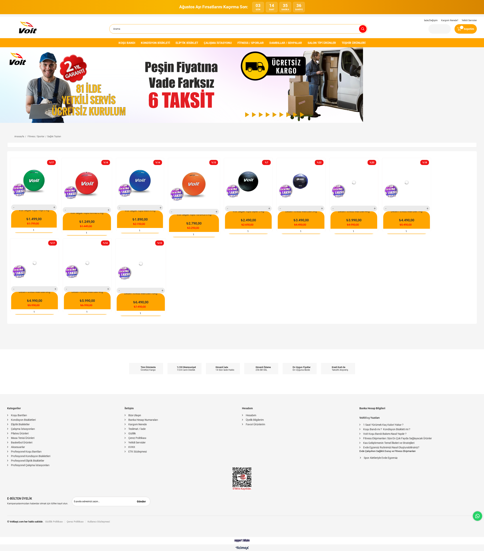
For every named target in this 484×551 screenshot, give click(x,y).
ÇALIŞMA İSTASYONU (218, 43)
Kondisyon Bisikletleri (23, 419)
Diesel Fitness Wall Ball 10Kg (140, 293)
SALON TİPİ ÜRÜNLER (322, 43)
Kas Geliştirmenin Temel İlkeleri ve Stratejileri (388, 442)
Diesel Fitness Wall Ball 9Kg (87, 291)
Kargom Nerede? (449, 20)
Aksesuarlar (18, 447)
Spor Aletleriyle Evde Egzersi (380, 457)
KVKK (131, 447)
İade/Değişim (431, 20)
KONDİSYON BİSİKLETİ (155, 43)
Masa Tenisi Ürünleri (22, 437)
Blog (367, 417)
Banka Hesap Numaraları (143, 419)
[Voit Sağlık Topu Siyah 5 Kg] (248, 182)
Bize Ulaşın (134, 415)
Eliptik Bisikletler (20, 424)
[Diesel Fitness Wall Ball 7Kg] (406, 182)
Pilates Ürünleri (20, 433)
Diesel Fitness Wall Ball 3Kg (301, 211)
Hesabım (251, 415)
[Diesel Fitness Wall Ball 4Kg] (353, 182)
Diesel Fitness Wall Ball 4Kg (354, 211)
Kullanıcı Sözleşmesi (99, 521)
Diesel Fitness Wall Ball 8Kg (34, 291)
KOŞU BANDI (127, 43)
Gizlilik (132, 433)
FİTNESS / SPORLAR (250, 43)
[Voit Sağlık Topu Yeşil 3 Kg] (34, 182)
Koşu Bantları (19, 415)
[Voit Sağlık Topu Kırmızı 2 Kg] (87, 183)
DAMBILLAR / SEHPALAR (285, 43)
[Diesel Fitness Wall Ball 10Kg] (141, 263)
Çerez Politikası (137, 437)
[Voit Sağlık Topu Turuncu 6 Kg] (194, 184)
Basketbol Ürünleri (21, 442)
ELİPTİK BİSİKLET (187, 43)
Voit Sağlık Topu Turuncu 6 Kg (194, 214)
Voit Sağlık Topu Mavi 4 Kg (140, 210)
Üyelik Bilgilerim (255, 419)
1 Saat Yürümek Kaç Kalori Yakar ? (383, 424)
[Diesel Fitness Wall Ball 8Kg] (34, 262)
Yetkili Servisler (469, 20)
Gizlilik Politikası (54, 521)
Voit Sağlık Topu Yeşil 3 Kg (34, 210)
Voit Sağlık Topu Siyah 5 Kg (248, 211)
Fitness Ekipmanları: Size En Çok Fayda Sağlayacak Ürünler (397, 438)
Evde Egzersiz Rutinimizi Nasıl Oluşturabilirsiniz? (391, 447)
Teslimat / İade (137, 428)
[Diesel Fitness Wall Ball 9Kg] (87, 262)
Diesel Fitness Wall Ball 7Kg (406, 211)
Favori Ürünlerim (255, 424)
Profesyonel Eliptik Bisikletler (27, 460)
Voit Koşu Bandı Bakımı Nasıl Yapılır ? (384, 433)
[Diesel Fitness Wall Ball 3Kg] (301, 182)
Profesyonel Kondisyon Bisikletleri (30, 456)
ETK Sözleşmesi (137, 451)
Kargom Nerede (137, 424)
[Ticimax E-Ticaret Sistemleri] (242, 548)
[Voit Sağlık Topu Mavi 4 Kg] (140, 182)
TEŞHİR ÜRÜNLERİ (353, 43)
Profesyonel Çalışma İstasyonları (30, 465)
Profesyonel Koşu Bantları (26, 451)
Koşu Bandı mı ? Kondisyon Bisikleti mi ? (386, 429)
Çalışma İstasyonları (23, 428)
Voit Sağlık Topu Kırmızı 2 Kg (86, 212)
